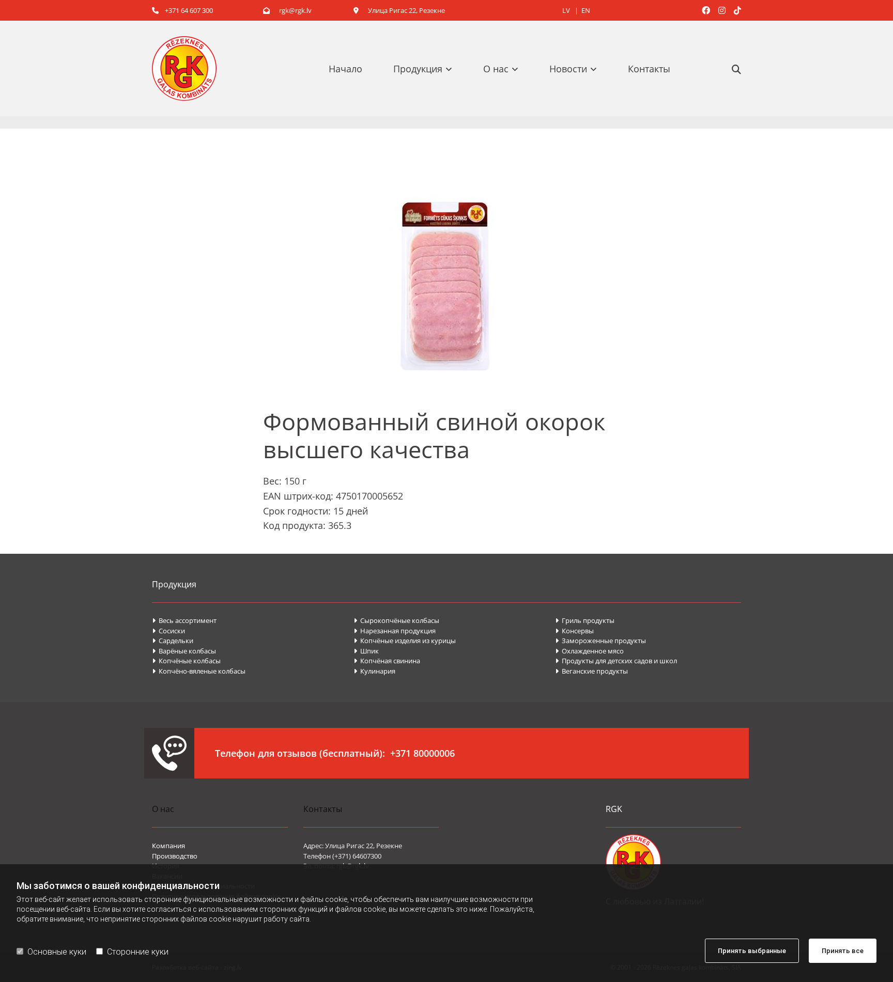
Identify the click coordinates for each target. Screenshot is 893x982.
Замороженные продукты (600, 640)
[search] (736, 69)
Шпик (366, 651)
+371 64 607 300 (182, 10)
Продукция (417, 69)
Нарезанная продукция (394, 630)
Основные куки (56, 952)
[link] (428, 68)
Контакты (649, 69)
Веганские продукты (591, 671)
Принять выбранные (752, 951)
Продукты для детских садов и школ (616, 660)
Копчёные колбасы (186, 660)
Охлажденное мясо (589, 651)
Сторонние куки (137, 952)
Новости (568, 69)
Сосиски (168, 630)
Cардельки (172, 640)
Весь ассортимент (184, 620)
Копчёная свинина (386, 660)
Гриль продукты (584, 620)
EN (585, 10)
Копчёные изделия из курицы (404, 640)
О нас (496, 69)
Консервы (575, 630)
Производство (174, 856)
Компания (168, 845)
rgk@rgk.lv (287, 10)
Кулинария (374, 671)
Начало (345, 69)
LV (567, 10)
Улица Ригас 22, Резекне (399, 10)
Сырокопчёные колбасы (396, 620)
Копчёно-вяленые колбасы (198, 671)
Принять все (843, 951)
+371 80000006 (422, 753)
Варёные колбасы (184, 651)
